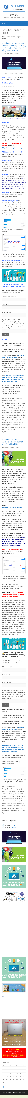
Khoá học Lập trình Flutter (14, 427)
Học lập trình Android (10, 789)
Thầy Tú (14, 825)
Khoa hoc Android (7, 806)
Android (21, 79)
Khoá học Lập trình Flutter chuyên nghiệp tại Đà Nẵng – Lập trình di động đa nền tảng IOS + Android (14, 47)
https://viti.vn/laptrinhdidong (12, 148)
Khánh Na (15, 827)
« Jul (3, 1087)
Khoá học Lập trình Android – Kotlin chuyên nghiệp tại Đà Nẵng (12, 441)
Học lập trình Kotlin (12, 798)
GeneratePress (21, 1092)
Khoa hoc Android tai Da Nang (15, 810)
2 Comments (8, 432)
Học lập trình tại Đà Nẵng (16, 803)
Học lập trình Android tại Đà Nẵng (14, 403)
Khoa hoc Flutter (11, 420)
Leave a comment (9, 813)
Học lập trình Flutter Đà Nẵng (16, 410)
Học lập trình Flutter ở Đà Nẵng (11, 413)
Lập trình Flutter (11, 401)
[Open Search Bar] (25, 23)
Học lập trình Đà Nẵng (9, 405)
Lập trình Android (9, 786)
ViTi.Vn (14, 15)
